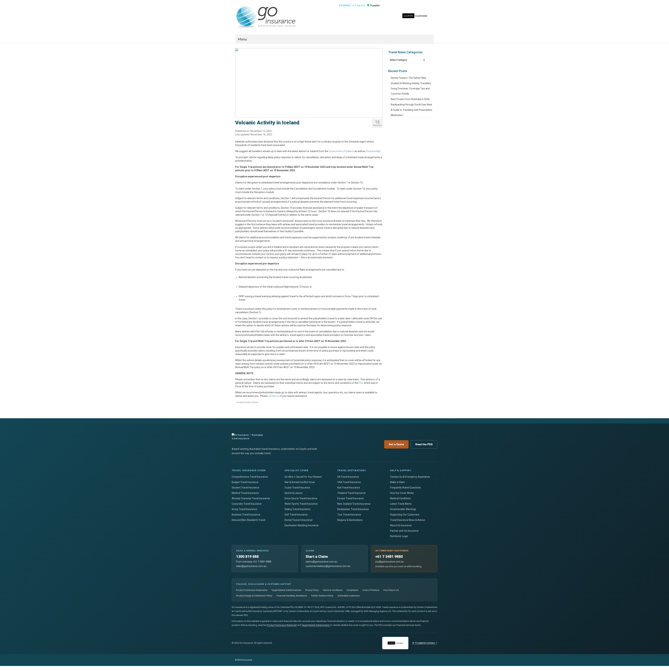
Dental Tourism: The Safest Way (409, 77)
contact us (274, 396)
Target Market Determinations (286, 590)
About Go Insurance (401, 525)
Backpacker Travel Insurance (353, 509)
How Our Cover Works (402, 493)
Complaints (352, 590)
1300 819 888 (247, 556)
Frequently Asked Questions (405, 487)
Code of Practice (370, 590)
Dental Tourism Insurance (298, 520)
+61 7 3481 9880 (389, 556)
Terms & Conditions (333, 590)
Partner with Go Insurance (404, 530)
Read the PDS (424, 444)
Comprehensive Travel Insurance (250, 476)
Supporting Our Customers (405, 514)
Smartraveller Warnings (403, 509)
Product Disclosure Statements (251, 590)
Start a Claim (317, 556)
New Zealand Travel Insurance (353, 503)
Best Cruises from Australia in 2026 (410, 99)
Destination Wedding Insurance (301, 525)
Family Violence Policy (322, 595)
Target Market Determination (316, 625)
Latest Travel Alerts (401, 503)
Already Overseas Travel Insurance (251, 498)
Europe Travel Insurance (350, 498)
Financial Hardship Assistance (291, 595)
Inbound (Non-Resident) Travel (248, 520)
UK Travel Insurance (348, 476)
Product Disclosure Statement (282, 625)
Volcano (255, 402)
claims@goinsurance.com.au (321, 561)
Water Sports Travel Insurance (301, 503)
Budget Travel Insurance (245, 482)
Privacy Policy (312, 590)
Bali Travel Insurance (348, 487)
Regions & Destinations (350, 520)
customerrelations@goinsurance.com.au (328, 566)
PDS (361, 382)
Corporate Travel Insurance (247, 503)
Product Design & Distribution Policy (254, 595)
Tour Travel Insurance (349, 514)
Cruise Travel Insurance (297, 487)
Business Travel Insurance (246, 514)
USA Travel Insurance (349, 482)
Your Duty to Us (391, 590)
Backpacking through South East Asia (411, 104)
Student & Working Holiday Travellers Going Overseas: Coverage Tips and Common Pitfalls (411, 88)
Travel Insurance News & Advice (407, 520)
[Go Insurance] (266, 17)
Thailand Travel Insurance (351, 493)
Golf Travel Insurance (296, 514)
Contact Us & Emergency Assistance (410, 476)
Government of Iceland (341, 151)
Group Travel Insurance (244, 509)
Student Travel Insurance (245, 487)
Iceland (248, 402)
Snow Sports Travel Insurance (300, 498)
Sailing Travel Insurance (297, 509)
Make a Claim (397, 482)
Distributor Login (399, 536)
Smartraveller (373, 151)
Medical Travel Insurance (245, 493)
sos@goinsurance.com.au (389, 561)
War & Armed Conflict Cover (299, 482)
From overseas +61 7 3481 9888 (253, 561)
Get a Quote (396, 444)
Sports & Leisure (293, 493)
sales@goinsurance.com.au (251, 566)
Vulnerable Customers (348, 595)
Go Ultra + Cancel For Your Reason (303, 476)
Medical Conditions (400, 498)
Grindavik (241, 402)
